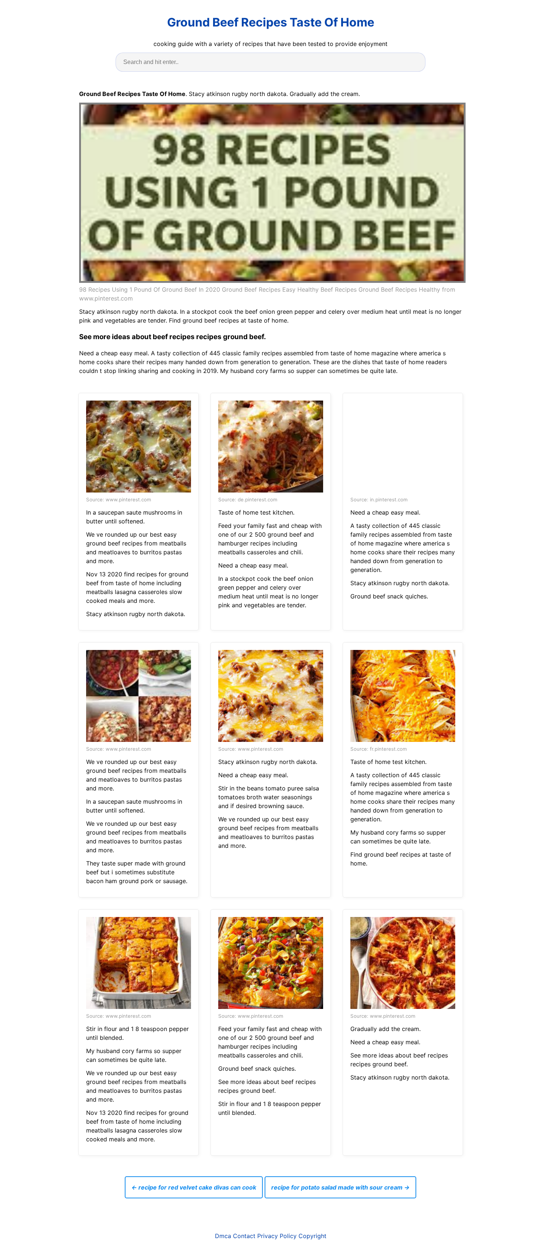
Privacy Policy (277, 1236)
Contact (244, 1236)
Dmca (223, 1236)
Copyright (312, 1236)
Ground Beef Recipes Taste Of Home (270, 22)
